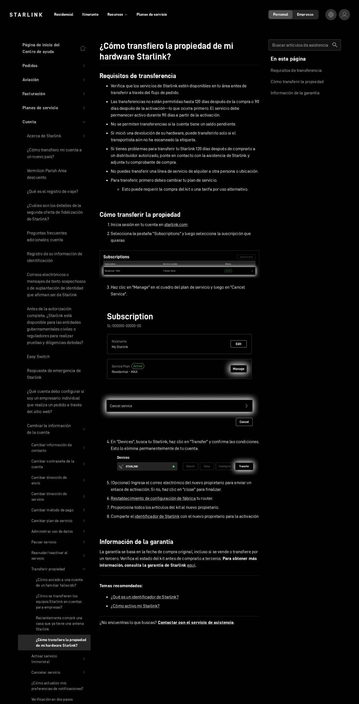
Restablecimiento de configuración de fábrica (153, 498)
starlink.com (176, 224)
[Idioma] (331, 14)
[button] (54, 65)
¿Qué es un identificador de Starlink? (145, 596)
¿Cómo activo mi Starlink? (135, 605)
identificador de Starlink (157, 516)
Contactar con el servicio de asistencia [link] (196, 622)
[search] (334, 45)
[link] (26, 14)
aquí (191, 565)
